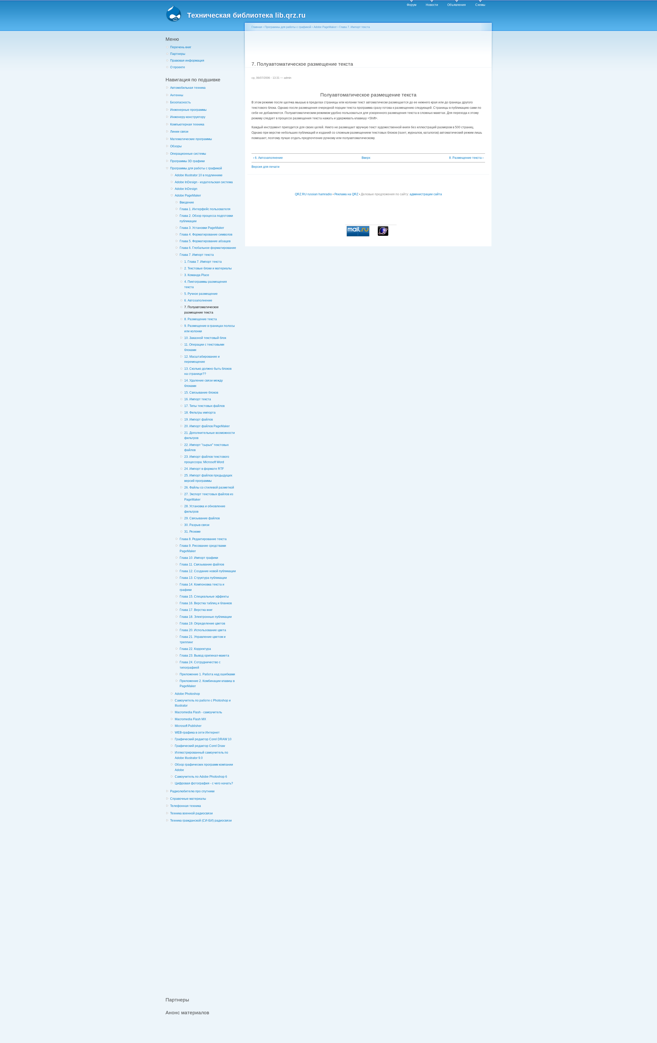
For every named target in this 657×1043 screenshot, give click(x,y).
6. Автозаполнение (198, 300)
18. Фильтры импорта (200, 412)
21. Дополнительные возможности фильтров (209, 435)
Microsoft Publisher (188, 726)
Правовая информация (187, 60)
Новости (432, 5)
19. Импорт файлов (198, 419)
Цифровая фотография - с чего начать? (204, 783)
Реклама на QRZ (346, 194)
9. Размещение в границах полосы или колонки (209, 328)
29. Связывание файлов (202, 518)
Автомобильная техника (188, 88)
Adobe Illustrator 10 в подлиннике (199, 175)
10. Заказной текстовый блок (205, 338)
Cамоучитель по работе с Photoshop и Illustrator (203, 703)
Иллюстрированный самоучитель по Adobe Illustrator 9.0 (201, 755)
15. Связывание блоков (201, 392)
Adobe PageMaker (188, 195)
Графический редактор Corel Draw (200, 746)
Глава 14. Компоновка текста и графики (202, 587)
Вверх (366, 158)
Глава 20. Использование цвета (203, 630)
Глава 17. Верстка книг (196, 610)
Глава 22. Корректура (195, 649)
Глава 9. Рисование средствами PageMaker (203, 548)
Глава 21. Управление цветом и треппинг (203, 639)
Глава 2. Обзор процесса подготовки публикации (206, 218)
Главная (257, 26)
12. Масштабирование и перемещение (202, 359)
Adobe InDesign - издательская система (204, 182)
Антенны (176, 95)
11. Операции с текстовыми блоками (204, 347)
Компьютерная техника (187, 124)
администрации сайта (426, 194)
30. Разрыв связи (196, 525)
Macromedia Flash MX (190, 719)
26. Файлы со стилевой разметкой (209, 487)
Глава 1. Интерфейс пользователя (205, 209)
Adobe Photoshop (187, 694)
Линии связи (179, 131)
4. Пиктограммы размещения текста (205, 284)
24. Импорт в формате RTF (204, 469)
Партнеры (177, 54)
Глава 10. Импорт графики (199, 558)
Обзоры (176, 146)
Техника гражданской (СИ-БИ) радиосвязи (201, 820)
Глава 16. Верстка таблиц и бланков (206, 603)
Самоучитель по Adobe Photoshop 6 (201, 776)
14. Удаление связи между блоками (203, 383)
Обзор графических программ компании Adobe (204, 767)
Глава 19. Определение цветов (202, 623)
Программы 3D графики (187, 161)
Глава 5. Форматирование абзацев (205, 241)
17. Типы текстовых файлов (204, 406)
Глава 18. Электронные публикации (206, 617)
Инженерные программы (188, 110)
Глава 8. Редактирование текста (203, 539)
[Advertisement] (204, 907)
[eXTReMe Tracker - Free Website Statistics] (383, 235)
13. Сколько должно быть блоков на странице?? (207, 371)
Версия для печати (265, 167)
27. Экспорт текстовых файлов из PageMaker (208, 496)
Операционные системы (188, 153)
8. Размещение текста (200, 319)
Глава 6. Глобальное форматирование (208, 248)
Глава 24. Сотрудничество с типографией (200, 664)
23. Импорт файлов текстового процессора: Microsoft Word (206, 459)
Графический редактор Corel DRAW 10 (203, 739)
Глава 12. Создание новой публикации (208, 571)
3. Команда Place (196, 275)
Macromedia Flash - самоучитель (198, 712)
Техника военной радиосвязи (191, 813)
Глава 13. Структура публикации (203, 578)
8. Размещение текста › (466, 158)
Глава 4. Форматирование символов (206, 234)
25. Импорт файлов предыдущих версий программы (208, 478)
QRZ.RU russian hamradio (313, 194)
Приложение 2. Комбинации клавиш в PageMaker (207, 683)
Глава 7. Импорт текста (197, 255)
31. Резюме (192, 531)
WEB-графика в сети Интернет (197, 732)
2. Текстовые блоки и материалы (208, 268)
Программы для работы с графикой (196, 168)
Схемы (480, 5)
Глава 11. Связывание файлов (202, 564)
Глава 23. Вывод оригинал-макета (204, 655)
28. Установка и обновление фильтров (204, 508)
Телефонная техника (185, 806)
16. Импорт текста (197, 399)
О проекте (177, 67)
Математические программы (191, 139)
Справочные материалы (188, 799)
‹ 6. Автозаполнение (268, 158)
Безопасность (180, 102)
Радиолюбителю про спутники (192, 791)
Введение (187, 202)
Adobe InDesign (186, 189)
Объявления (456, 5)
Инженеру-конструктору (187, 117)
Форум (411, 5)
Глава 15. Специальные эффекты (204, 596)
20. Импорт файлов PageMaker (207, 426)
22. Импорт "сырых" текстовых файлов (206, 447)
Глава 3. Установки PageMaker (202, 228)
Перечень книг (180, 47)
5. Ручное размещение (201, 294)
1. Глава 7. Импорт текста (203, 262)
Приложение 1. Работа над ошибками (207, 674)
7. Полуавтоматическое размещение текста (201, 309)
